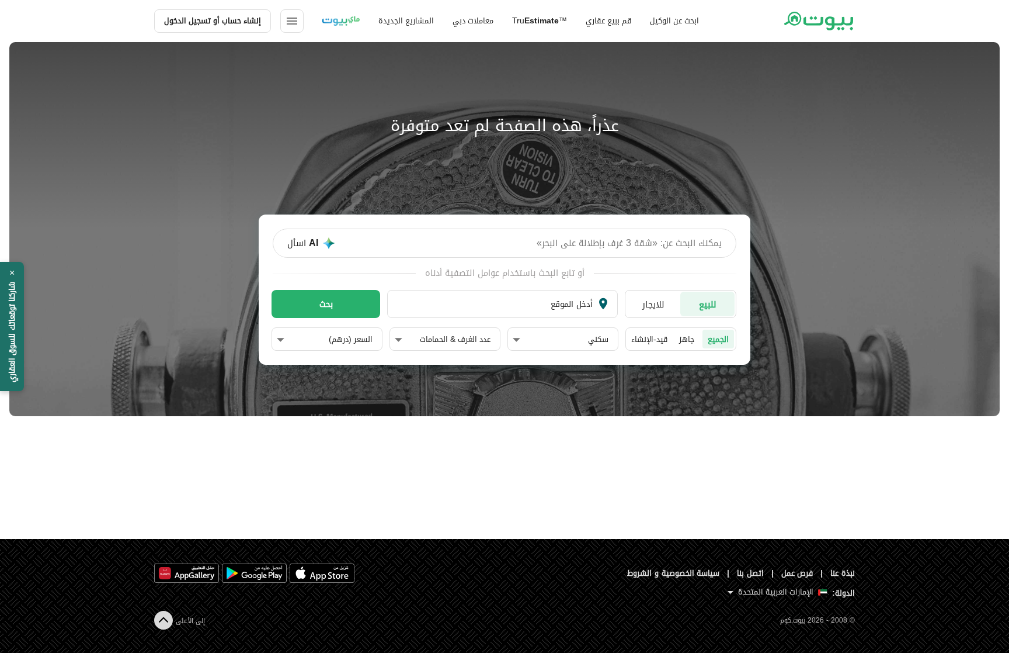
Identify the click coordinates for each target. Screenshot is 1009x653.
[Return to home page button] (818, 21)
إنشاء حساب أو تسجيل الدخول (212, 21)
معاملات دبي (473, 21)
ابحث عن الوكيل (674, 21)
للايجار (653, 304)
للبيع (707, 304)
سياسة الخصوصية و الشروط (673, 573)
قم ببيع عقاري (608, 21)
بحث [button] (326, 304)
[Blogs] (341, 21)
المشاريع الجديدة (406, 21)
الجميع (718, 339)
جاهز (686, 339)
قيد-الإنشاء (649, 339)
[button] (560, 340)
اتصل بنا (750, 573)
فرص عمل (797, 573)
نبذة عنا (842, 573)
